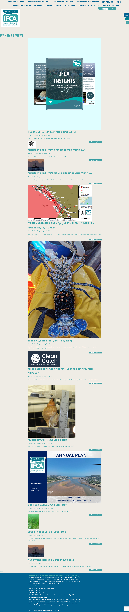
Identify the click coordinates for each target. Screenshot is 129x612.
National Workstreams (43, 5)
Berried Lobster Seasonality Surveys (50, 340)
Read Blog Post (95, 142)
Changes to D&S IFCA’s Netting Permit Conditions (57, 150)
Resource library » (107, 9)
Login (126, 15)
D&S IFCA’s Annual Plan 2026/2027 (47, 505)
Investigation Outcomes (111, 2)
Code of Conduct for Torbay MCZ (47, 532)
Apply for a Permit (86, 5)
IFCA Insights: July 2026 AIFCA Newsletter (52, 132)
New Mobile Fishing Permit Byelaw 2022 (51, 559)
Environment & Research (63, 2)
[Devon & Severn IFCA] (10, 17)
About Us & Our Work (16, 2)
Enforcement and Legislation (39, 2)
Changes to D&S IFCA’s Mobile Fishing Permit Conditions (61, 173)
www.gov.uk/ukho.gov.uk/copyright (58, 605)
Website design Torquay (54, 610)
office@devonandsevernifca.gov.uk (43, 588)
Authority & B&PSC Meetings (108, 5)
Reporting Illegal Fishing (65, 5)
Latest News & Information (20, 5)
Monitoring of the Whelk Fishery (47, 440)
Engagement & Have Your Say (88, 2)
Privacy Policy (45, 579)
